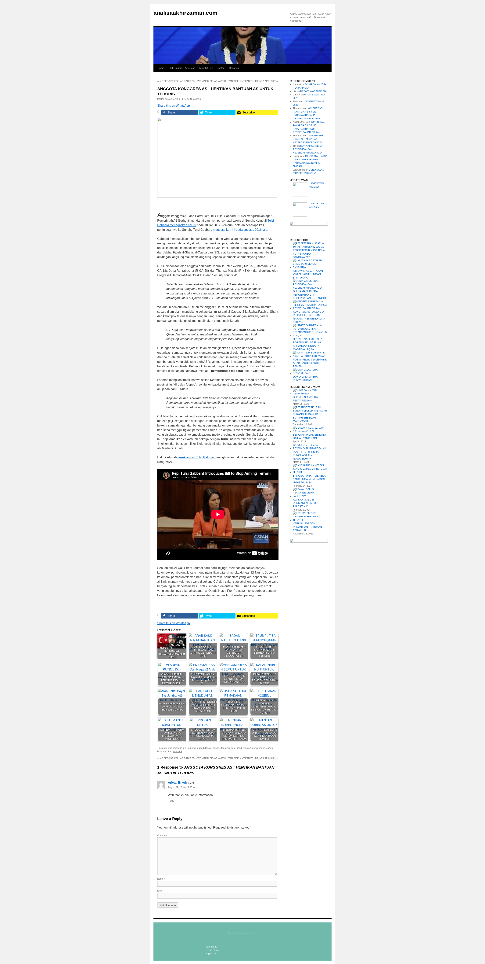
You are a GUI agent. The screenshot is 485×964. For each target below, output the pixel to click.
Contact (221, 68)
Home (161, 68)
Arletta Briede (178, 782)
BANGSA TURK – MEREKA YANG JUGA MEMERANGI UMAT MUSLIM (309, 479)
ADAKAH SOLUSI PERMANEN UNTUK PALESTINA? (305, 503)
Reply (171, 800)
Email (161, 890)
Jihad (239, 747)
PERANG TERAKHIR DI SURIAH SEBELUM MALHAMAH (307, 418)
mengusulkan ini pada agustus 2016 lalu (240, 229)
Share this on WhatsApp (173, 105)
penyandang (258, 747)
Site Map (190, 68)
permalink (177, 751)
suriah (269, 747)
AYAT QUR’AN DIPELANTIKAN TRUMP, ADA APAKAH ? (248, 81)
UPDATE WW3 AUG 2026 (313, 91)
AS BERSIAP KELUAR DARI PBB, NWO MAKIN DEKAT (187, 81)
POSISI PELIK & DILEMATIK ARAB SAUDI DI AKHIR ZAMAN (310, 363)
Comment (163, 835)
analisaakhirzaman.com (185, 13)
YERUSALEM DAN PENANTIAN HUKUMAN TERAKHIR (307, 527)
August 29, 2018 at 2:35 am (182, 787)
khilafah (247, 747)
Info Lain (187, 747)
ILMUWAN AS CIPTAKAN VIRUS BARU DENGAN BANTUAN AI (308, 274)
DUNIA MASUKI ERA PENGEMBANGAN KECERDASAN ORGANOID (308, 139)
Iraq (233, 747)
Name (161, 878)
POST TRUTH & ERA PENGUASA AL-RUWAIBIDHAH (305, 455)
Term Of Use (206, 68)
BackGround (174, 68)
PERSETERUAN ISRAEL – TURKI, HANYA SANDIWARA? (309, 254)
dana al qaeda (211, 747)
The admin (195, 98)
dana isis (225, 747)
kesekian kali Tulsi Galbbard (197, 457)
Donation (234, 68)
